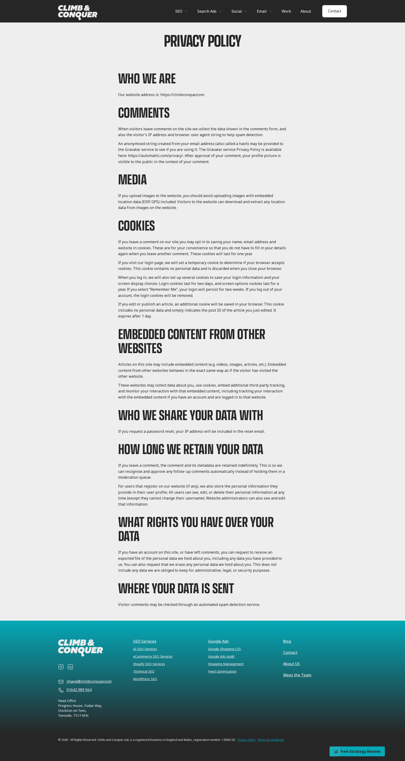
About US (291, 664)
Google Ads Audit (221, 656)
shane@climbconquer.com (89, 681)
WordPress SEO (145, 679)
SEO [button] (178, 11)
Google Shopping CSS (224, 649)
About (305, 11)
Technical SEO (143, 671)
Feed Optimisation (222, 671)
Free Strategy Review (360, 751)
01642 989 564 (79, 689)
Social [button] (237, 11)
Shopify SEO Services (149, 664)
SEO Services (144, 641)
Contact (334, 11)
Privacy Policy (246, 740)
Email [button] (262, 11)
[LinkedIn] (70, 667)
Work (286, 11)
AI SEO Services (145, 649)
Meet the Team (297, 675)
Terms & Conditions (270, 740)
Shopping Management (226, 664)
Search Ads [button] (207, 11)
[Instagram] (61, 667)
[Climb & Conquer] (96, 12)
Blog (287, 641)
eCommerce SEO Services (152, 656)
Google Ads (218, 641)
